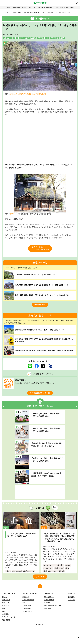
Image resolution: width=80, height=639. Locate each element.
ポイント (32, 7)
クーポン (25, 7)
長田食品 (61, 571)
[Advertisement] (40, 492)
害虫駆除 (49, 7)
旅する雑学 (70, 7)
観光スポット (44, 38)
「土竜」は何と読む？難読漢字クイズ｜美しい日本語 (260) (22, 534)
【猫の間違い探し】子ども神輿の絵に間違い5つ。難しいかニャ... (47, 444)
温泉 (34, 38)
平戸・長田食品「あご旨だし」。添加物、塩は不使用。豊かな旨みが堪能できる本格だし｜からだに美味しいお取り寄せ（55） (59, 537)
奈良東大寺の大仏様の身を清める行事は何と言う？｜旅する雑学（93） (42, 285)
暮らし (10, 7)
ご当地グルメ (48, 568)
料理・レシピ (59, 568)
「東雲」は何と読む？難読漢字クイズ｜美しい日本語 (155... (47, 459)
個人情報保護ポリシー (52, 605)
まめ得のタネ (17, 12)
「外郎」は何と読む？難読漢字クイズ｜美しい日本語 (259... (47, 415)
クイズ (24, 602)
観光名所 (55, 38)
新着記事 (25, 596)
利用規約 (47, 602)
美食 (67, 568)
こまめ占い (26, 605)
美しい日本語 (17, 571)
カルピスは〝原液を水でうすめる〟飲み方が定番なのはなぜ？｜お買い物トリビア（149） (44, 340)
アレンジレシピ (49, 565)
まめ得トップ (6, 12)
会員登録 (71, 596)
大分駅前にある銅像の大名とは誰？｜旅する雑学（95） (36, 274)
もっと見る (40, 577)
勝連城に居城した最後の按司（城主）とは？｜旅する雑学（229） (40, 330)
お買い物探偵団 (28, 599)
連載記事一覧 (40, 305)
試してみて (52, 571)
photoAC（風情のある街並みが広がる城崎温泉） (28, 94)
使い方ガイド (49, 596)
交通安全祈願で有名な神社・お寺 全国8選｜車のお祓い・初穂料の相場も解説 (44, 350)
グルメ (68, 565)
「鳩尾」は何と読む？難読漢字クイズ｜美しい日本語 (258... (47, 429)
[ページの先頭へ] (40, 586)
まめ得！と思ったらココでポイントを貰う (40, 248)
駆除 (43, 7)
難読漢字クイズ (29, 571)
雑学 (63, 38)
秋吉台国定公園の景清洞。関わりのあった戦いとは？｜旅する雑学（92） (42, 295)
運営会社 (47, 608)
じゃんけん (26, 608)
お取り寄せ (17, 7)
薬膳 (45, 571)
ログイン (71, 599)
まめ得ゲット (27, 611)
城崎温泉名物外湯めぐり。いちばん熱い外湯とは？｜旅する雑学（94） (47, 12)
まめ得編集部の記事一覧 (40, 393)
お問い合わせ (49, 599)
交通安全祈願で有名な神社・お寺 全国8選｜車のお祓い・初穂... (46, 474)
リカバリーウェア (59, 7)
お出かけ (8, 38)
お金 (39, 7)
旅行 (27, 38)
